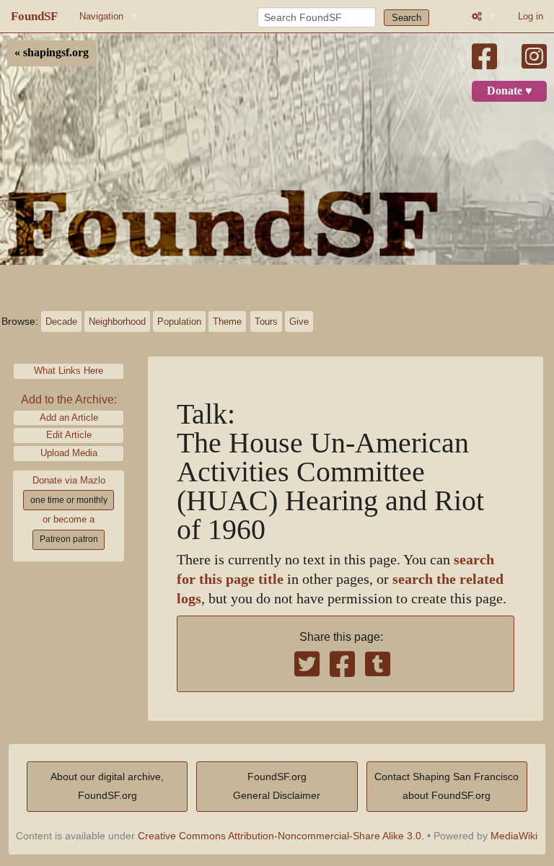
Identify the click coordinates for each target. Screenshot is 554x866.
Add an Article (69, 417)
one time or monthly (68, 500)
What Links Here (68, 370)
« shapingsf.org (51, 52)
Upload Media (68, 452)
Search (406, 17)
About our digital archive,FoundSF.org (107, 786)
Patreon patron (69, 539)
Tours (266, 321)
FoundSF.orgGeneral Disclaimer (276, 786)
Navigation (101, 16)
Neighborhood (117, 321)
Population (179, 321)
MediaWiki (514, 835)
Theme (227, 321)
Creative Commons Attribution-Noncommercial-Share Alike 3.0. (281, 835)
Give (299, 321)
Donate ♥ (509, 90)
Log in (530, 16)
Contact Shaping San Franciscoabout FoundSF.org (446, 786)
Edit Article (69, 434)
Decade (61, 321)
